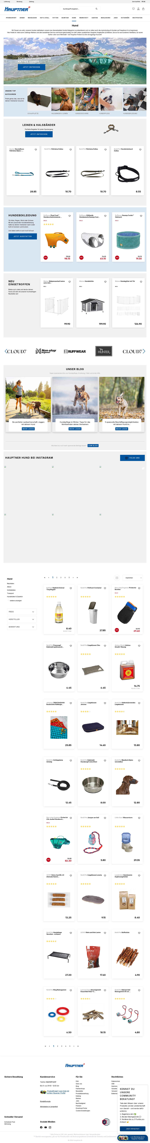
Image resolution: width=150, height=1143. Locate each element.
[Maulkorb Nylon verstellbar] (127, 785)
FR (142, 1)
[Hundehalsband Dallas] (127, 174)
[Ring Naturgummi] (57, 992)
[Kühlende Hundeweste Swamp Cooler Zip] (92, 240)
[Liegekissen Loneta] (91, 878)
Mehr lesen (28, 429)
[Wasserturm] (125, 820)
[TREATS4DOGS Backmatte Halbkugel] (58, 727)
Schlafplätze (11, 590)
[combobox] (77, 8)
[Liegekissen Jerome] (93, 727)
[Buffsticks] (125, 935)
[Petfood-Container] (91, 590)
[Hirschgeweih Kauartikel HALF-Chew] (93, 1014)
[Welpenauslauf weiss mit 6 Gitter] (57, 306)
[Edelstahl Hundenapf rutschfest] (93, 785)
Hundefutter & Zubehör (15, 596)
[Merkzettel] (133, 9)
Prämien (78, 1106)
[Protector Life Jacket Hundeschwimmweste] (58, 842)
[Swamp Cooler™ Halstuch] (128, 240)
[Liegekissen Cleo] (91, 648)
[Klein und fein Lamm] (91, 935)
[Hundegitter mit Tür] (126, 284)
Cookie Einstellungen (83, 1111)
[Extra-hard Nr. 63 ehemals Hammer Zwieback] (58, 900)
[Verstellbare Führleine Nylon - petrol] (22, 174)
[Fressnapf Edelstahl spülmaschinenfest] (58, 670)
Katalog (78, 1096)
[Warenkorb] (143, 9)
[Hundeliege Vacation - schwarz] (58, 957)
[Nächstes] (144, 61)
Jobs (77, 1101)
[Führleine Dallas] (55, 152)
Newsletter (79, 1091)
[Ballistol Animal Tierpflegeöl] (58, 612)
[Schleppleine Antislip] (58, 785)
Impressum (115, 1086)
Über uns (79, 1084)
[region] (75, 173)
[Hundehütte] (90, 284)
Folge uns (134, 458)
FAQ (77, 1081)
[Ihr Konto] (138, 9)
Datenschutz (116, 1081)
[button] (6, 351)
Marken (78, 1098)
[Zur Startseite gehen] (17, 8)
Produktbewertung (82, 1093)
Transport (10, 593)
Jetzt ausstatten (23, 236)
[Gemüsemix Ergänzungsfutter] (127, 900)
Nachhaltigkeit (80, 1103)
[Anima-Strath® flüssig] (127, 670)
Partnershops (80, 1088)
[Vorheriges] (5, 61)
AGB (113, 1084)
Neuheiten (10, 583)
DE (144, 1)
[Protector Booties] (127, 612)
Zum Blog (93, 445)
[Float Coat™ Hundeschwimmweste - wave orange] (57, 240)
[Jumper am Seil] (91, 820)
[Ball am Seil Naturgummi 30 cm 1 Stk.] (127, 1014)
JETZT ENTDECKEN (39, 134)
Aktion (9, 587)
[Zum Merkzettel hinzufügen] (36, 150)
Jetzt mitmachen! (132, 1129)
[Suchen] (97, 8)
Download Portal (81, 1108)
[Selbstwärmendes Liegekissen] (127, 727)
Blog (77, 1086)
